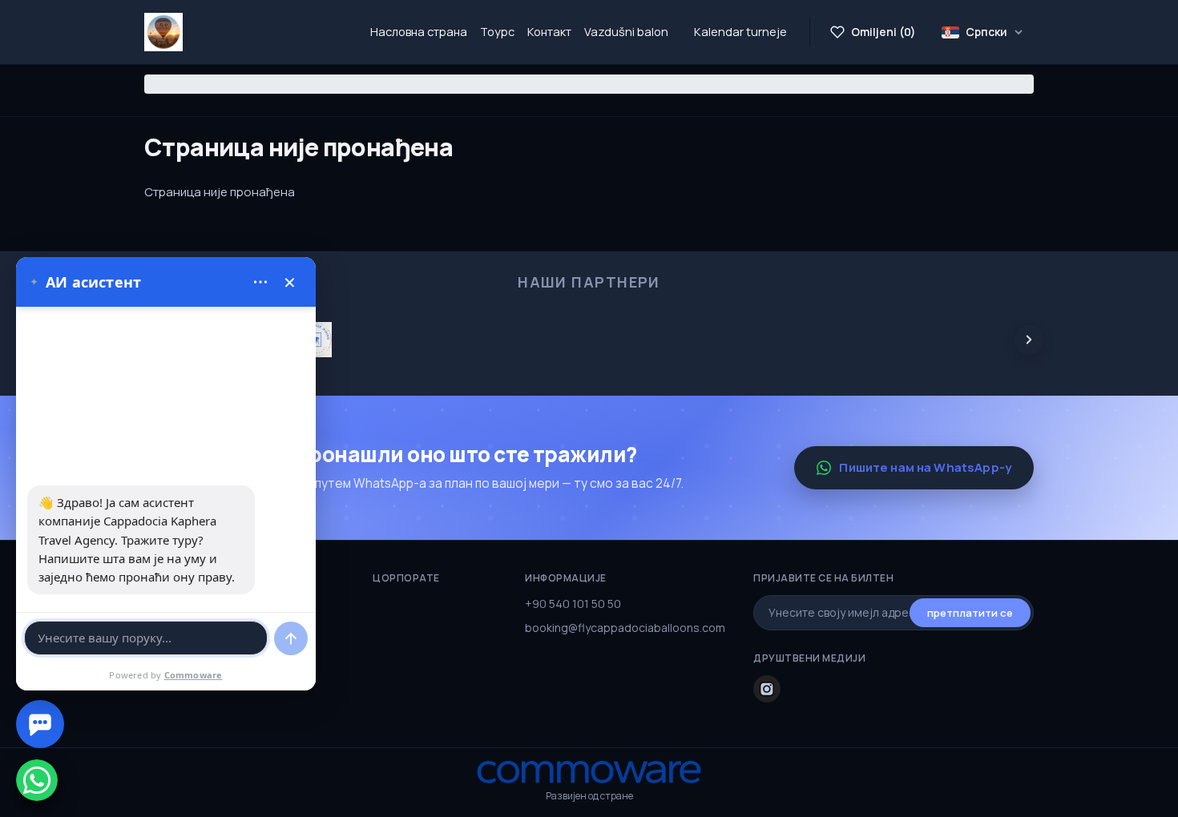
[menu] (260, 282)
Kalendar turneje (740, 31)
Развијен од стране (589, 796)
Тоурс (497, 31)
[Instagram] (767, 688)
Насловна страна (418, 31)
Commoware (193, 675)
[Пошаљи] (291, 638)
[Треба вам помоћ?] (40, 724)
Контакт (549, 31)
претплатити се (970, 613)
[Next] (1029, 340)
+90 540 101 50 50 (573, 603)
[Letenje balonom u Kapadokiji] (163, 32)
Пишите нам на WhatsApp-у (925, 467)
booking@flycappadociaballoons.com (625, 627)
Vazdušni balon (626, 31)
